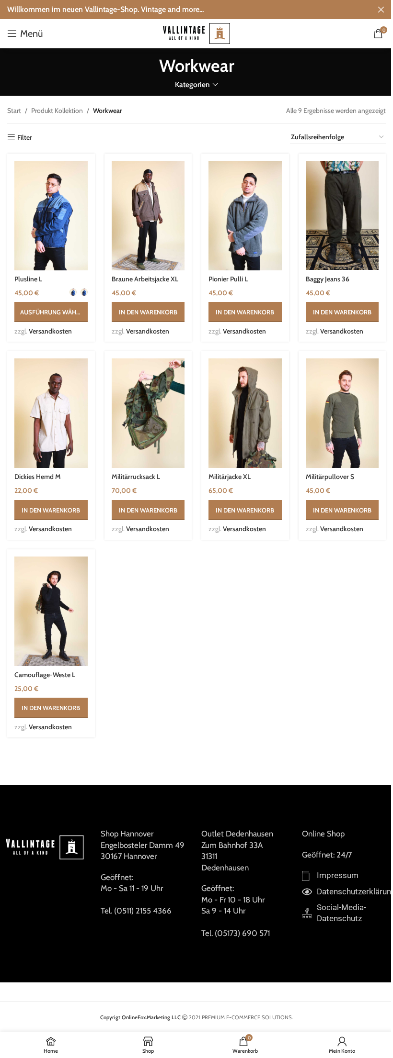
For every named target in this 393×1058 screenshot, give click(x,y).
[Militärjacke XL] (245, 413)
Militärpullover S (330, 476)
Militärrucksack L (136, 476)
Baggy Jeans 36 (327, 279)
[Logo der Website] (196, 32)
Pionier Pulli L (228, 279)
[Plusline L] (51, 215)
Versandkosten (50, 331)
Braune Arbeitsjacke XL (145, 279)
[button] (148, 312)
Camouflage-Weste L (44, 674)
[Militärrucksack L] (148, 413)
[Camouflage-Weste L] (51, 611)
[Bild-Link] (45, 846)
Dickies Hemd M (37, 476)
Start (14, 110)
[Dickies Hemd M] (51, 413)
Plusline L (28, 279)
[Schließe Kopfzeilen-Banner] (381, 9)
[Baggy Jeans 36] (342, 215)
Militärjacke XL (229, 476)
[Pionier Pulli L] (245, 215)
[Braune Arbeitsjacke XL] (148, 215)
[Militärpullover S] (342, 413)
